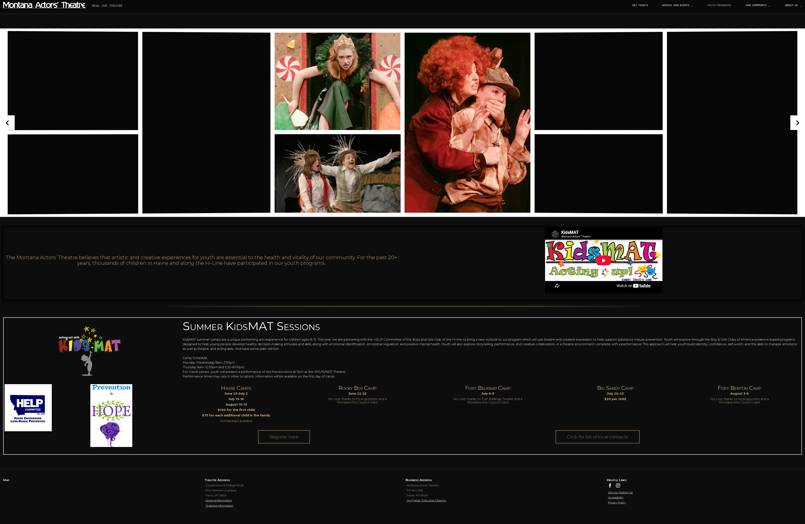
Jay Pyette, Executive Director (426, 500)
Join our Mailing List (620, 492)
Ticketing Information (219, 505)
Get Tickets (640, 5)
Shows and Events (675, 5)
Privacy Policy (617, 502)
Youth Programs (719, 5)
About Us (791, 5)
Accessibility (615, 497)
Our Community (756, 5)
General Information (218, 500)
